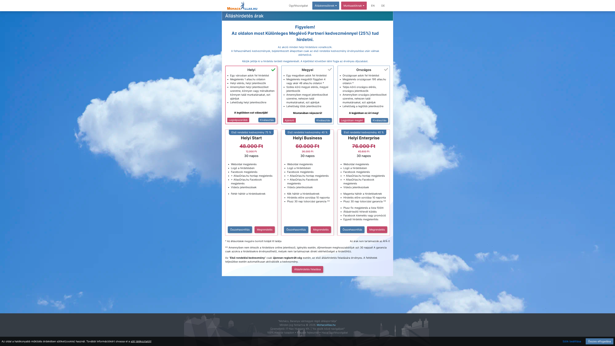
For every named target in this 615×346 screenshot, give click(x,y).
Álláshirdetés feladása (307, 269)
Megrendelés (264, 229)
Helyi (251, 70)
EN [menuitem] (373, 5)
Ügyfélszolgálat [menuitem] (298, 5)
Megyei (307, 70)
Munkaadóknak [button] (353, 5)
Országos (363, 70)
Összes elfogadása (599, 341)
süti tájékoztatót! (141, 341)
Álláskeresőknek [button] (325, 5)
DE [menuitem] (383, 5)
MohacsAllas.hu (326, 324)
